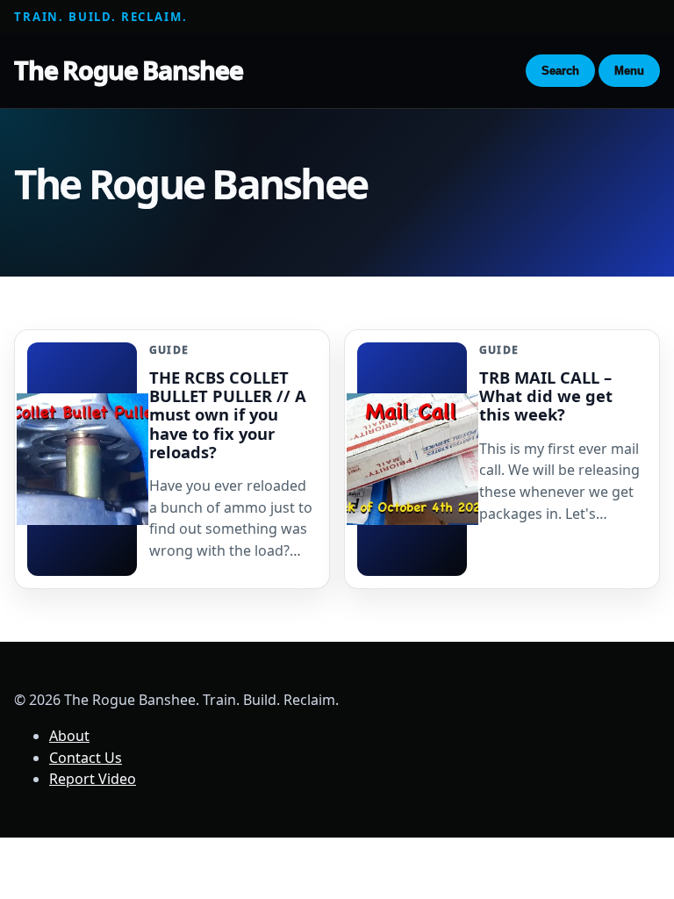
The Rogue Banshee (128, 70)
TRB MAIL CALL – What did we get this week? (546, 395)
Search (560, 70)
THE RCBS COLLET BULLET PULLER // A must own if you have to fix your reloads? (227, 414)
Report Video (92, 778)
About (69, 735)
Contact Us (85, 757)
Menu (629, 70)
